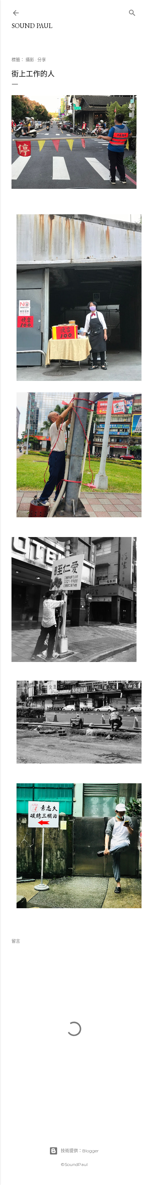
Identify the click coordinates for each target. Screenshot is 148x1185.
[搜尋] (132, 11)
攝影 (30, 59)
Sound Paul (31, 26)
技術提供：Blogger (80, 1150)
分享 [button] (41, 59)
